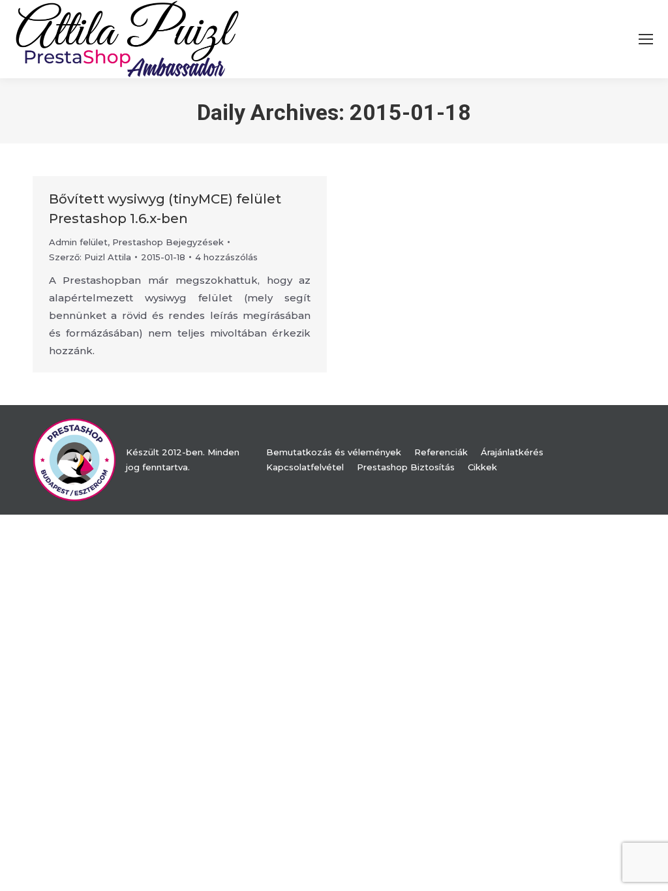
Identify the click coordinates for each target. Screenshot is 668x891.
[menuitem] (333, 452)
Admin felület (78, 242)
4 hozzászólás (226, 257)
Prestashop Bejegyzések (168, 242)
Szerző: (90, 257)
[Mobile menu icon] (646, 39)
